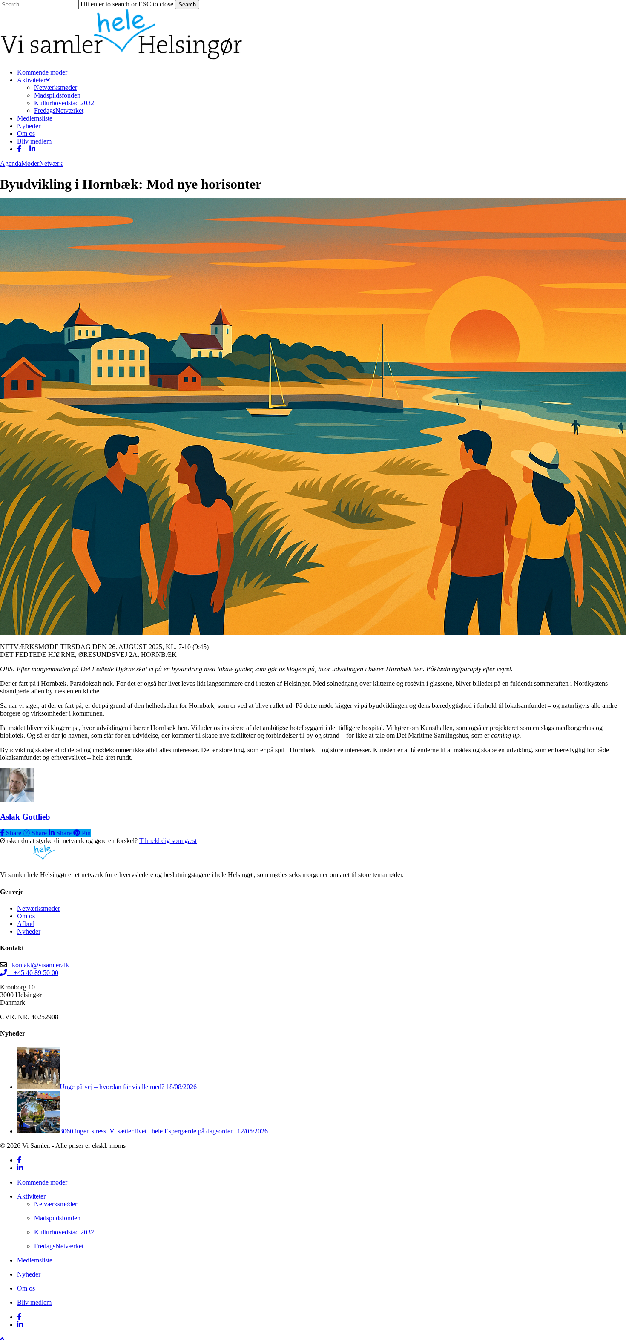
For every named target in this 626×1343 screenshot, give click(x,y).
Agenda (10, 163)
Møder (30, 163)
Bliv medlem (34, 1302)
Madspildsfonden (57, 1218)
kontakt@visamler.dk (39, 965)
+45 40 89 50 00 (32, 972)
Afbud (25, 923)
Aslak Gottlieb (25, 816)
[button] (2, 1339)
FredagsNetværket (58, 1246)
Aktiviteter (31, 1196)
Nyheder (28, 931)
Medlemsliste (34, 1260)
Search (187, 4)
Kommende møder (42, 1182)
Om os (26, 916)
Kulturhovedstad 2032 (64, 1232)
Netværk (51, 163)
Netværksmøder (38, 908)
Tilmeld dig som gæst (168, 840)
